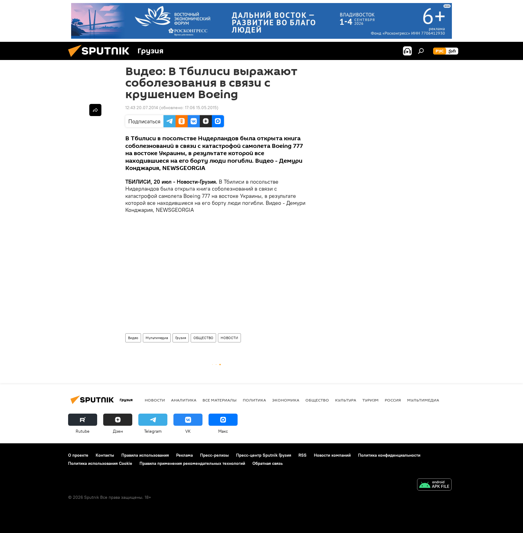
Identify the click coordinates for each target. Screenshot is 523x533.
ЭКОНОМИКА (285, 400)
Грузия (180, 337)
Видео (133, 337)
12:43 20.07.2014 (141, 107)
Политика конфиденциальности (389, 455)
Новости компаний (332, 455)
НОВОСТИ (229, 337)
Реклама (184, 455)
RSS (302, 455)
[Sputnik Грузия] (101, 58)
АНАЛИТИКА (183, 400)
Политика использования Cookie (100, 463)
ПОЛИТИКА (254, 400)
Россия (393, 400)
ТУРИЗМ (370, 400)
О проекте (78, 455)
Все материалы (219, 400)
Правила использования (145, 455)
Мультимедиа (157, 337)
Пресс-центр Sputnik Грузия (263, 455)
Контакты (105, 455)
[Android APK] (434, 485)
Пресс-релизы (214, 455)
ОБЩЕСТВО (203, 337)
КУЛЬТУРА (345, 400)
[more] (95, 110)
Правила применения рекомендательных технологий (192, 463)
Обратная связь (267, 463)
